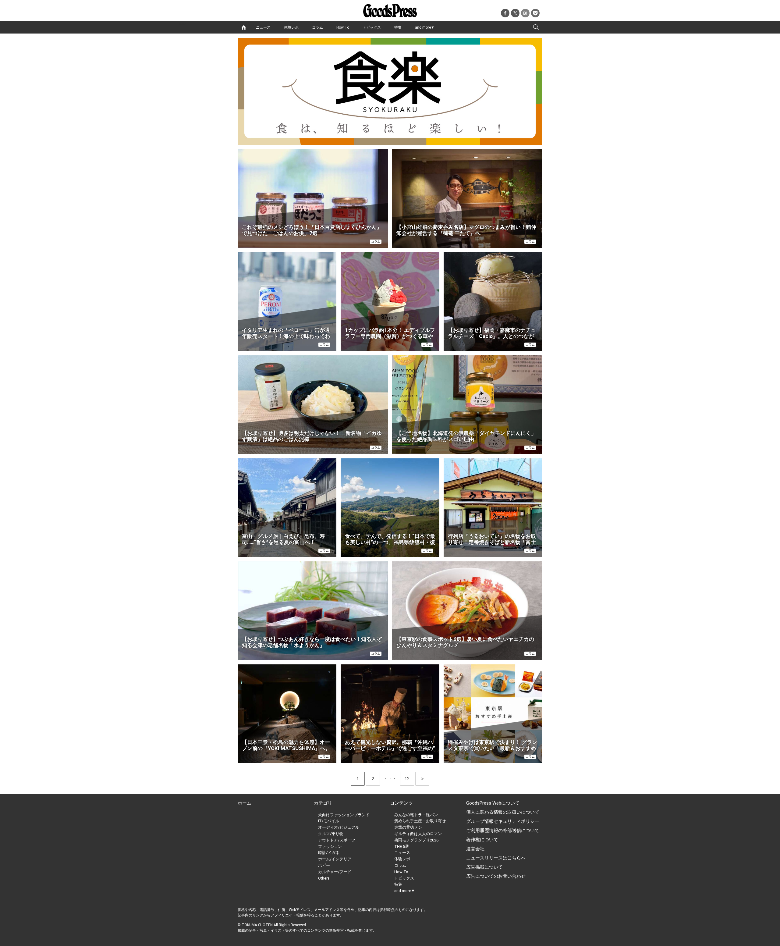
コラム (317, 27)
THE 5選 (401, 846)
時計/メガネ (328, 852)
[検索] (536, 27)
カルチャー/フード (334, 872)
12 (409, 778)
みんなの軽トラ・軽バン (416, 815)
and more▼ (424, 27)
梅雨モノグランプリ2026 (416, 840)
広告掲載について (484, 867)
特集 (398, 27)
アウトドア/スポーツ (336, 840)
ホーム (244, 803)
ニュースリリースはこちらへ (496, 858)
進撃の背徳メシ (408, 827)
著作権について (482, 839)
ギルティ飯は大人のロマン (418, 833)
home (244, 27)
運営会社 (475, 849)
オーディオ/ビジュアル (338, 827)
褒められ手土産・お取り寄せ (420, 821)
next (422, 779)
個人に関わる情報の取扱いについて (502, 812)
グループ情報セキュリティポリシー (502, 821)
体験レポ (291, 27)
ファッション (330, 846)
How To (342, 27)
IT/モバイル (328, 821)
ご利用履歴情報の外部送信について (502, 830)
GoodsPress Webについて (492, 803)
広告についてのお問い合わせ (496, 876)
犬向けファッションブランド (344, 815)
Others (324, 878)
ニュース (263, 27)
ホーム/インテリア (334, 859)
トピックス (372, 27)
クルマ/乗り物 (330, 833)
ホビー (324, 865)
